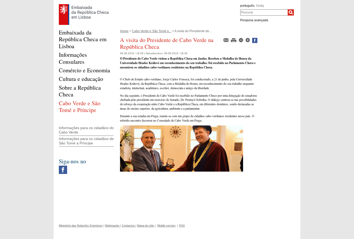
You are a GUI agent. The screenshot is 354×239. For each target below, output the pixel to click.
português (247, 6)
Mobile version (166, 225)
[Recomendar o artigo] (226, 39)
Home (124, 31)
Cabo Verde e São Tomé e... (151, 31)
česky (260, 6)
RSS (182, 225)
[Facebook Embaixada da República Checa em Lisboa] (63, 167)
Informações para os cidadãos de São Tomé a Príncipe (86, 141)
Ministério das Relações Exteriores (81, 225)
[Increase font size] (248, 39)
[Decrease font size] (241, 39)
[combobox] (264, 12)
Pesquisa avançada (254, 20)
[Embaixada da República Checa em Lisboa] (84, 5)
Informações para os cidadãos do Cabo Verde (86, 130)
